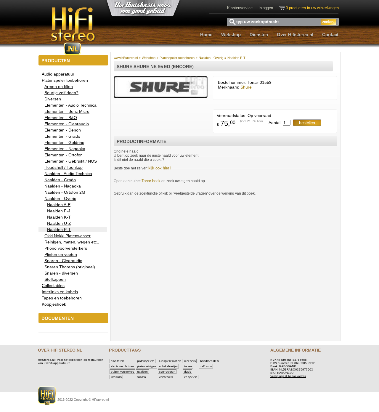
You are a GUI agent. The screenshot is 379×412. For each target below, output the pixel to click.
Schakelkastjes (168, 366)
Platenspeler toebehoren (177, 58)
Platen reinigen (146, 366)
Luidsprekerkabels (170, 361)
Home (206, 34)
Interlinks (116, 377)
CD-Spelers (190, 377)
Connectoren (167, 371)
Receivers (189, 361)
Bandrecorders (209, 361)
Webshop (231, 34)
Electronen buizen (122, 366)
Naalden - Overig (211, 58)
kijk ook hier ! (159, 168)
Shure (246, 87)
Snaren (141, 377)
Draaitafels (117, 361)
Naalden (142, 371)
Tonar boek (151, 181)
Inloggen (265, 8)
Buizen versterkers (122, 371)
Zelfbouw (206, 366)
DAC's (187, 371)
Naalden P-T (236, 58)
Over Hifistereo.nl (295, 34)
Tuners (188, 366)
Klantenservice (240, 8)
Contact (330, 34)
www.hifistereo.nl (126, 58)
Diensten (259, 34)
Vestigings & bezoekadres (288, 376)
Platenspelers (145, 361)
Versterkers (166, 377)
